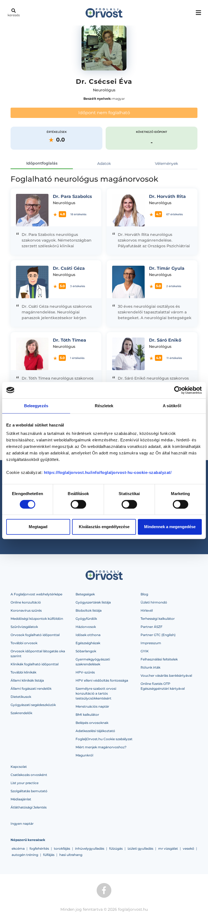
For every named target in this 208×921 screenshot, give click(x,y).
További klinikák (23, 672)
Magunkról (84, 755)
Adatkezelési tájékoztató (95, 731)
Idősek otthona (88, 635)
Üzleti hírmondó (154, 602)
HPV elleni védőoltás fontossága (102, 680)
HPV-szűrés (85, 672)
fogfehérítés (39, 848)
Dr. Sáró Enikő (165, 340)
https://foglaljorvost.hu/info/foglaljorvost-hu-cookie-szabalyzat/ (108, 472)
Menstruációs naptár (92, 706)
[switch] (78, 504)
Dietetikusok (21, 697)
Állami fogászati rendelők (31, 688)
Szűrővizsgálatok (24, 627)
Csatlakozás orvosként (29, 775)
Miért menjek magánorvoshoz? (101, 747)
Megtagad (38, 526)
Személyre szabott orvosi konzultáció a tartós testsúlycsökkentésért (96, 693)
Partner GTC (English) (158, 635)
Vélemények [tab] (166, 163)
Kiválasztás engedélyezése (104, 526)
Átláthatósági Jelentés (29, 807)
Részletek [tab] (104, 405)
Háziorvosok (86, 627)
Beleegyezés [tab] (36, 405)
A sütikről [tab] (172, 405)
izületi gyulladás (140, 848)
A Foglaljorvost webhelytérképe (36, 594)
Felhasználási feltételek (159, 659)
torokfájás (62, 848)
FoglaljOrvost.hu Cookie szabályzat (104, 739)
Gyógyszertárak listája (93, 602)
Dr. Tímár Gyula (166, 268)
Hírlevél (147, 610)
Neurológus (104, 90)
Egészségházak (88, 643)
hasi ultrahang (70, 855)
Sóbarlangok (86, 651)
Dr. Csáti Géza (69, 268)
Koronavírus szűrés (26, 610)
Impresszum (151, 643)
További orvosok (24, 643)
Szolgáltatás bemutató (29, 791)
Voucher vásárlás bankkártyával (166, 675)
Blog (144, 594)
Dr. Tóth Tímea (69, 340)
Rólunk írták (150, 667)
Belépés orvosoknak (92, 723)
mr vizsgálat (168, 848)
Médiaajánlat (21, 799)
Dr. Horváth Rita (167, 196)
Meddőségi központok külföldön (37, 619)
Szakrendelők (21, 713)
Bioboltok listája (89, 610)
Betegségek (85, 594)
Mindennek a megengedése (170, 526)
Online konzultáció (26, 602)
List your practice (24, 783)
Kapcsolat (19, 767)
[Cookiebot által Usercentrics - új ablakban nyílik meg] (178, 390)
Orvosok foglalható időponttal (35, 635)
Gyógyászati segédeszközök (33, 705)
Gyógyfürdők (86, 619)
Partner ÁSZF (151, 627)
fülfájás (48, 855)
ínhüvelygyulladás (89, 848)
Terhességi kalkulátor (158, 619)
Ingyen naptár (22, 823)
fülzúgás (116, 848)
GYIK (145, 651)
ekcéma (18, 848)
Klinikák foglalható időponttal (34, 664)
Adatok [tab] (104, 163)
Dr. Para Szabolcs (72, 196)
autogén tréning (25, 855)
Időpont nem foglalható (104, 112)
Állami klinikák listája (27, 680)
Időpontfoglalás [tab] (41, 163)
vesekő (188, 848)
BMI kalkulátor (87, 715)
